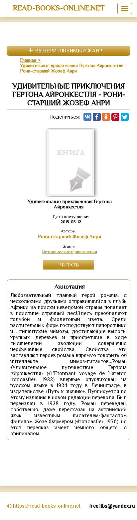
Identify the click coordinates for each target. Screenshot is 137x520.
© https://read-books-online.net (43, 506)
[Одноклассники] (106, 117)
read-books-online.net (58, 7)
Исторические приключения (69, 251)
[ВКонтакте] (87, 117)
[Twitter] (125, 117)
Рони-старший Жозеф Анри (69, 236)
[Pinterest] (115, 117)
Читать (69, 265)
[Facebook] (97, 117)
